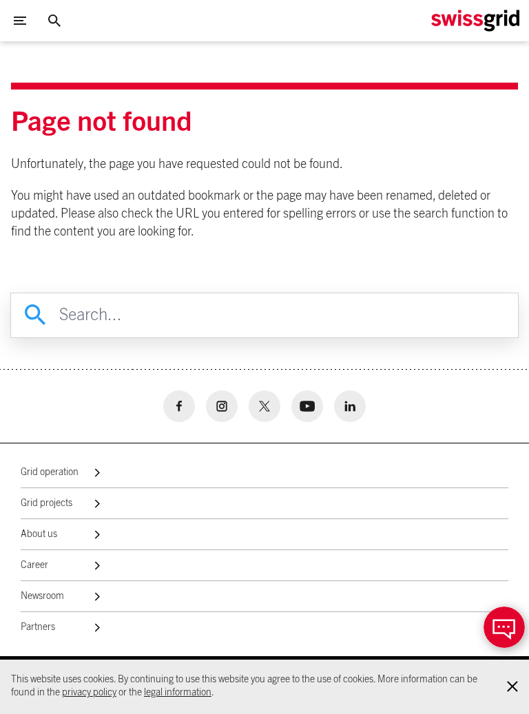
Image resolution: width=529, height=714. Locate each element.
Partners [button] (38, 627)
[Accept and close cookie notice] (512, 686)
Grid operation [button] (50, 472)
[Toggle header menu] (20, 21)
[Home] (475, 21)
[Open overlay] (504, 627)
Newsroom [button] (42, 596)
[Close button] (54, 20)
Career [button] (34, 565)
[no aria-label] (179, 406)
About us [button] (39, 534)
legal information (177, 692)
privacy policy (89, 692)
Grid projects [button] (46, 503)
